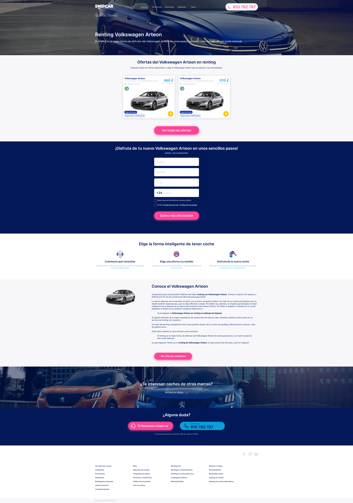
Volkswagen (112, 15)
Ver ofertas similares (173, 356)
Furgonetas (99, 470)
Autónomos (169, 7)
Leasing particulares (179, 478)
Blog (135, 466)
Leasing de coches (216, 478)
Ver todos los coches (103, 466)
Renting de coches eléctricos (182, 474)
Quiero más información (176, 215)
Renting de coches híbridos (181, 470)
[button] (104, 8)
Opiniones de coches (141, 470)
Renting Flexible (177, 481)
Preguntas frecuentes (141, 474)
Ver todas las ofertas (176, 130)
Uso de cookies (139, 485)
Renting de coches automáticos (221, 481)
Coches (144, 7)
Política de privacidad (188, 205)
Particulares (157, 7)
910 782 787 (244, 7)
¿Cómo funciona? (102, 485)
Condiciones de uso (170, 205)
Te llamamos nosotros (152, 426)
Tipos (193, 7)
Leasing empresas (102, 489)
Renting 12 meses (216, 466)
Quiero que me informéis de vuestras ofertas (174, 200)
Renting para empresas (104, 481)
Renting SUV (176, 466)
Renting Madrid (215, 470)
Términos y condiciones (142, 478)
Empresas (182, 7)
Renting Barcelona (216, 474)
